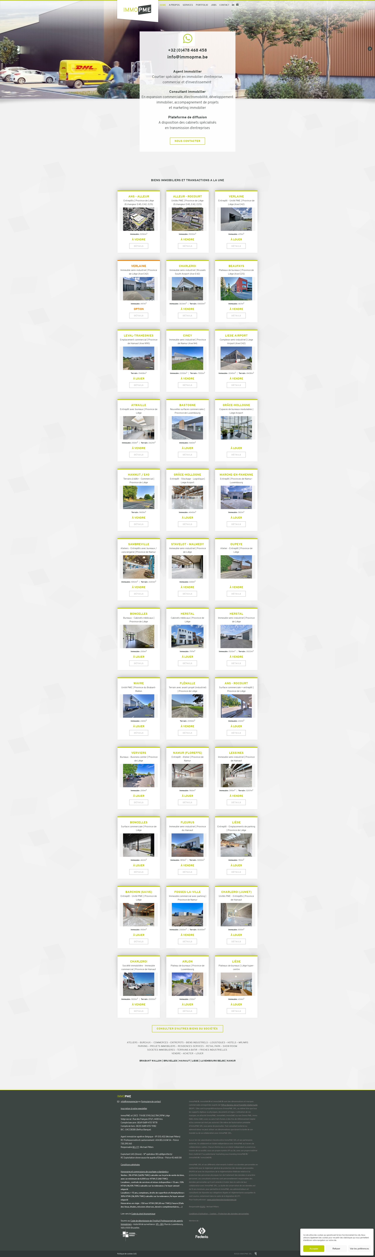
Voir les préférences (359, 1248)
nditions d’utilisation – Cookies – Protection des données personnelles (220, 1213)
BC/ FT (136, 1147)
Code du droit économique (143, 1213)
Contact (224, 4)
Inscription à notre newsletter (134, 1108)
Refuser (336, 1248)
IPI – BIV (159, 1224)
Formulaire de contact (151, 1101)
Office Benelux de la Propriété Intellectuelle (239, 1105)
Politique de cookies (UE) (127, 1254)
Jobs (214, 4)
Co (190, 1213)
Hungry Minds (255, 1254)
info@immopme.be (129, 1101)
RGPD (202, 1206)
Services (188, 4)
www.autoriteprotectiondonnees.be (221, 1199)
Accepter (314, 1248)
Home (163, 4)
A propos (174, 4)
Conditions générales (130, 1164)
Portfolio (202, 4)
